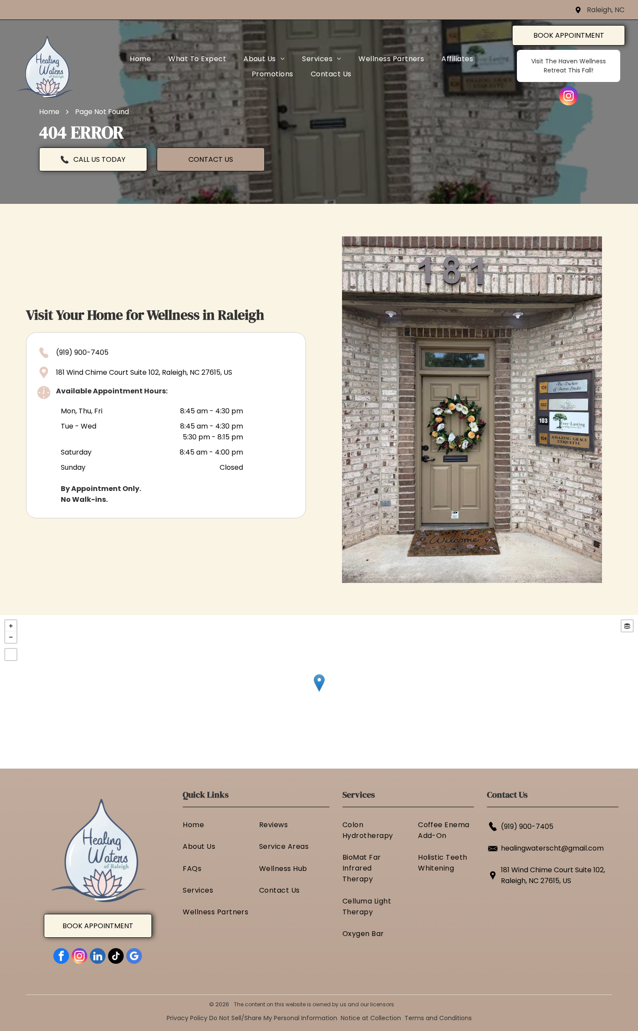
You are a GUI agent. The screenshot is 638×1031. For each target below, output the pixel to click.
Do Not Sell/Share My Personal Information (273, 1018)
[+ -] (319, 692)
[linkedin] (97, 957)
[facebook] (61, 957)
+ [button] (10, 626)
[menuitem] (140, 58)
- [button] (10, 637)
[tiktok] (116, 957)
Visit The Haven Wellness (568, 61)
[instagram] (568, 97)
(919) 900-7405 (82, 352)
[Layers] (627, 626)
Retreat (555, 70)
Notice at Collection (371, 1018)
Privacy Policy (187, 1018)
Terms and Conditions (438, 1018)
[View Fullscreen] (10, 654)
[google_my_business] (134, 957)
